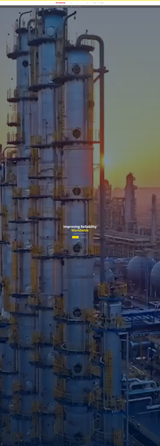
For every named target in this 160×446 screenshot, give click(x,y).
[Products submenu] (64, 6)
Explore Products (83, 237)
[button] (2, 444)
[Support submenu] (73, 6)
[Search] (87, 3)
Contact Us (75, 237)
